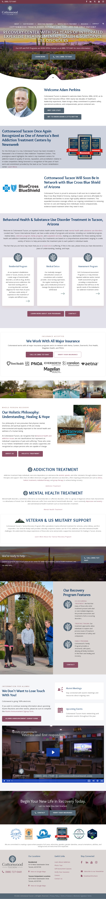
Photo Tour (59, 865)
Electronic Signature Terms (82, 896)
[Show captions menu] (89, 781)
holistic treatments (30, 480)
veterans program (23, 236)
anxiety (99, 501)
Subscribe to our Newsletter (94, 871)
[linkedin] (90, 1)
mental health (74, 230)
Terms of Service (66, 896)
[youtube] (99, 1)
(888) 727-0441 (10, 1)
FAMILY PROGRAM (81, 641)
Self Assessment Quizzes (63, 869)
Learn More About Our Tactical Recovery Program (53, 537)
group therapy (58, 480)
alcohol (61, 475)
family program (37, 236)
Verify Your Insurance (62, 872)
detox (100, 478)
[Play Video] (4, 781)
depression (90, 501)
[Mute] (93, 781)
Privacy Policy (54, 896)
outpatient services (54, 236)
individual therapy (43, 480)
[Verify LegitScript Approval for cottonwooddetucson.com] (92, 834)
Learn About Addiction (62, 862)
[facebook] (86, 1)
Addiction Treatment (46, 24)
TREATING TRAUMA (82, 623)
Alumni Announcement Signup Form (19, 711)
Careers (57, 875)
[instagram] (103, 1)
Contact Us (58, 879)
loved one (47, 246)
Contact (95, 24)
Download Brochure (91, 876)
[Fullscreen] (102, 781)
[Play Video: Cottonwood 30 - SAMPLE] (53, 752)
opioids (67, 475)
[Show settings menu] (97, 781)
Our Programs (28, 24)
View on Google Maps (38, 872)
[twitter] (95, 1)
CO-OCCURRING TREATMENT (81, 602)
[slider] (49, 781)
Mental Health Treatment (67, 24)
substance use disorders (92, 230)
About (16, 24)
